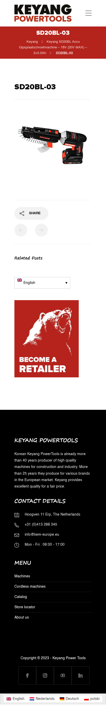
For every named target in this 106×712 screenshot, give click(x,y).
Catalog (20, 597)
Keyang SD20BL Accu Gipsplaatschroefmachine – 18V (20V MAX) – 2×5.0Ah (53, 47)
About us (21, 617)
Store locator (24, 607)
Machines (22, 576)
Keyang (32, 42)
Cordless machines (30, 586)
